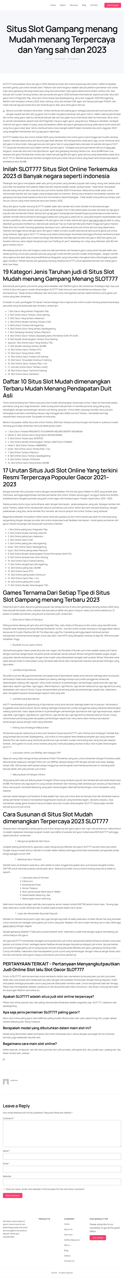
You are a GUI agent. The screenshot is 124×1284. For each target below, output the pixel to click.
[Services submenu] (73, 1234)
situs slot (110, 147)
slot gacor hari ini (97, 220)
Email (6, 1163)
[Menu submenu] (70, 1245)
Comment (8, 1118)
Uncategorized (73, 59)
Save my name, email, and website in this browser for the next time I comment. (45, 1189)
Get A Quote (112, 5)
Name (6, 1150)
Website (7, 1176)
